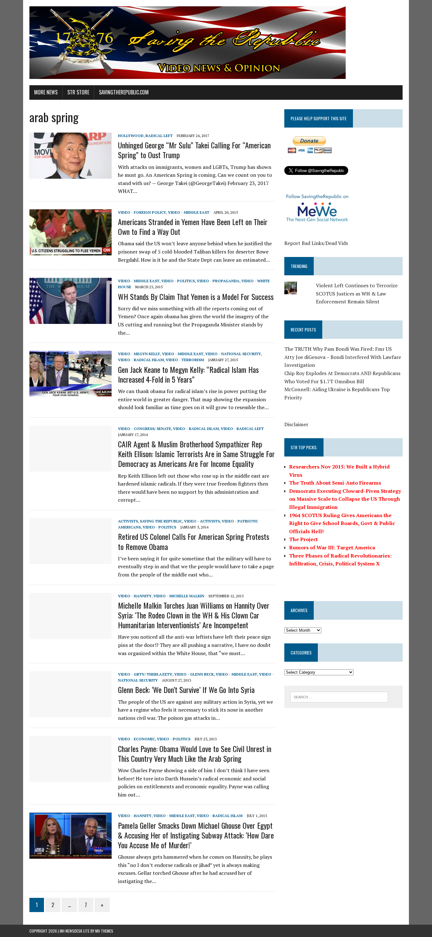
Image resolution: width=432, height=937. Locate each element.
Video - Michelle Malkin (178, 596)
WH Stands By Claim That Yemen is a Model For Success (196, 296)
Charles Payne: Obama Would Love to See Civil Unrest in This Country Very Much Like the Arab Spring (194, 753)
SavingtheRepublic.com (124, 92)
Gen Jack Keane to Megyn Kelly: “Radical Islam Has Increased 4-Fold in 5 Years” (188, 374)
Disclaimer (296, 424)
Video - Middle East (188, 212)
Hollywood (131, 135)
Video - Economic (136, 739)
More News (46, 92)
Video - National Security (233, 353)
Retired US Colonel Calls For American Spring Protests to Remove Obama (193, 541)
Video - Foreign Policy (142, 212)
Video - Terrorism (185, 359)
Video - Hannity (134, 596)
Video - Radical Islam (141, 359)
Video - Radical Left (242, 428)
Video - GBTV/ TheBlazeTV (145, 674)
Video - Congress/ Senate (144, 428)
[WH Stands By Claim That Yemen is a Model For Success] (70, 319)
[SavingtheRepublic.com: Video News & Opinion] (216, 42)
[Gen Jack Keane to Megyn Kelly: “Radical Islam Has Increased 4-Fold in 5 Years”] (70, 392)
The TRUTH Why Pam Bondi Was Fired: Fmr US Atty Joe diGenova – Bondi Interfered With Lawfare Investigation (342, 356)
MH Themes (104, 931)
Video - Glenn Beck (194, 674)
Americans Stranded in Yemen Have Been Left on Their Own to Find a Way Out (193, 226)
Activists (128, 521)
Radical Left (159, 135)
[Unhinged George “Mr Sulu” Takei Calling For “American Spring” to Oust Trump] (70, 174)
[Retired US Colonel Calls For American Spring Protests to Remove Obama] (70, 559)
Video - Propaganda (218, 280)
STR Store (78, 92)
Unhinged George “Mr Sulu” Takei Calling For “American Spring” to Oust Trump (194, 149)
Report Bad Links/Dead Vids (316, 243)
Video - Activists (202, 521)
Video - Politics (178, 280)
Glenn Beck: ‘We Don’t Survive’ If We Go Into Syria (186, 689)
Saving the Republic (161, 521)
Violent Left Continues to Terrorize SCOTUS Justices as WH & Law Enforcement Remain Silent (357, 293)
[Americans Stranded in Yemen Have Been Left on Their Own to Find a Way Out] (70, 251)
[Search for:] (339, 696)
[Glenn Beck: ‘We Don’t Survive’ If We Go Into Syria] (70, 713)
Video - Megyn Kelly (139, 353)
